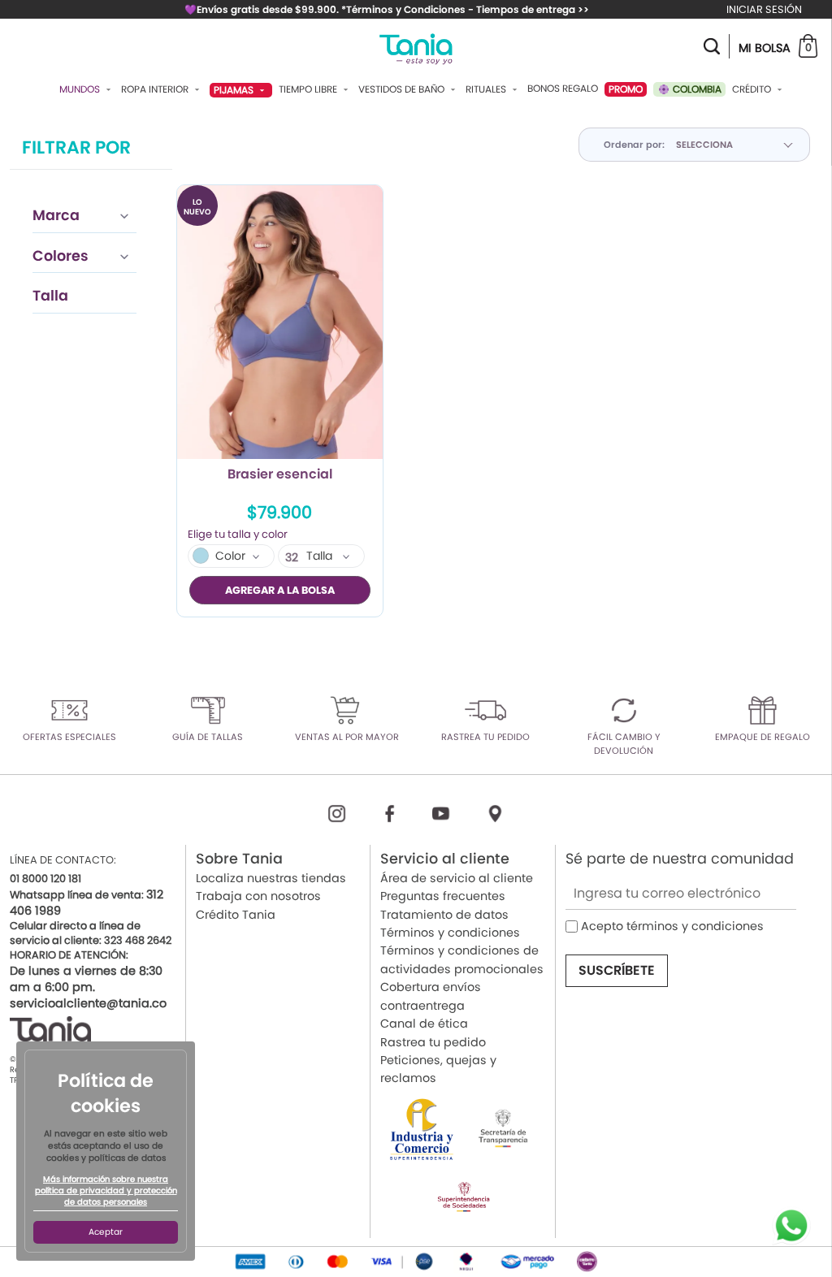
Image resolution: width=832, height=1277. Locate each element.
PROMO (626, 89)
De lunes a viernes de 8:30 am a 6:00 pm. (86, 979)
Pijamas (235, 90)
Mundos (80, 89)
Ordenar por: (634, 144)
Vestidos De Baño (402, 89)
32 (291, 557)
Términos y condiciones (450, 932)
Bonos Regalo (562, 88)
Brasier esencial (280, 475)
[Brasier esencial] (280, 322)
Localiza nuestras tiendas (271, 878)
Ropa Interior (156, 89)
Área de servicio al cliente (456, 878)
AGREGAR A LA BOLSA (280, 590)
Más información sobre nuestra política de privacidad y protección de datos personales (106, 1191)
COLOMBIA (696, 89)
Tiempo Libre (309, 89)
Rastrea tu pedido (433, 1042)
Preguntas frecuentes (442, 896)
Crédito (753, 89)
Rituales (487, 89)
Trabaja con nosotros (258, 896)
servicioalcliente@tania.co (88, 1003)
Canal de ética (424, 1023)
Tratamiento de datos (444, 915)
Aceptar (106, 1232)
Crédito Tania (235, 915)
